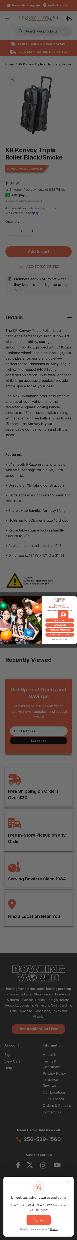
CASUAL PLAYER (59, 625)
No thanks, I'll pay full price (59, 640)
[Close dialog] (75, 598)
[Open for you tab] (63, 615)
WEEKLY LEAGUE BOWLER (60, 630)
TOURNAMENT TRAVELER (59, 635)
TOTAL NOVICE (60, 620)
